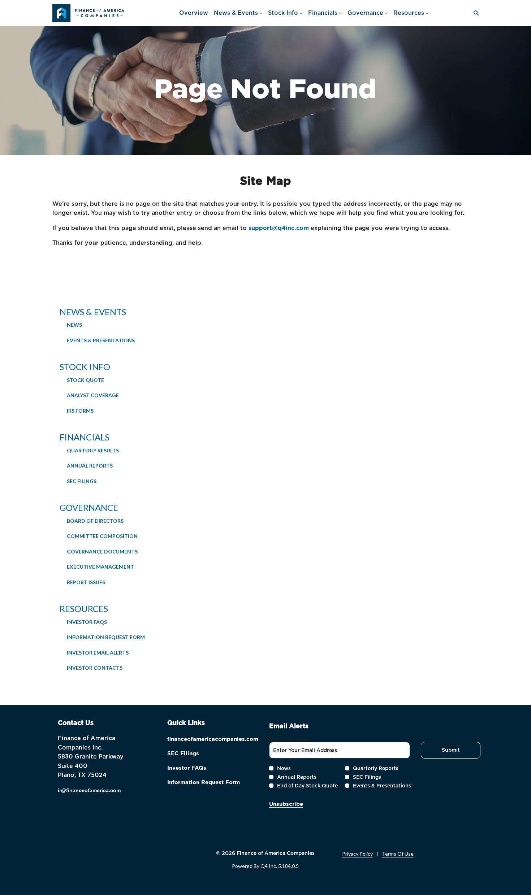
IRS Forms (80, 411)
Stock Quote (85, 380)
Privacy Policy (357, 854)
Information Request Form (106, 637)
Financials (84, 437)
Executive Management (100, 567)
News (74, 325)
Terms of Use (398, 854)
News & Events (93, 312)
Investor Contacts (94, 668)
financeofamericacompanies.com (212, 739)
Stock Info (85, 366)
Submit (451, 750)
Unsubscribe (286, 804)
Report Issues (86, 582)
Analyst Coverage (93, 395)
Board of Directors (95, 521)
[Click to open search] (474, 13)
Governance (89, 507)
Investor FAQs (87, 622)
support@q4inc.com (279, 228)
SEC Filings (81, 481)
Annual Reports (90, 465)
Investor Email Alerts (98, 652)
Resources (84, 608)
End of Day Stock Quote (307, 785)
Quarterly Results (93, 450)
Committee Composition (102, 536)
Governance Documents (102, 551)
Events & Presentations (101, 340)
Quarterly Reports (375, 768)
